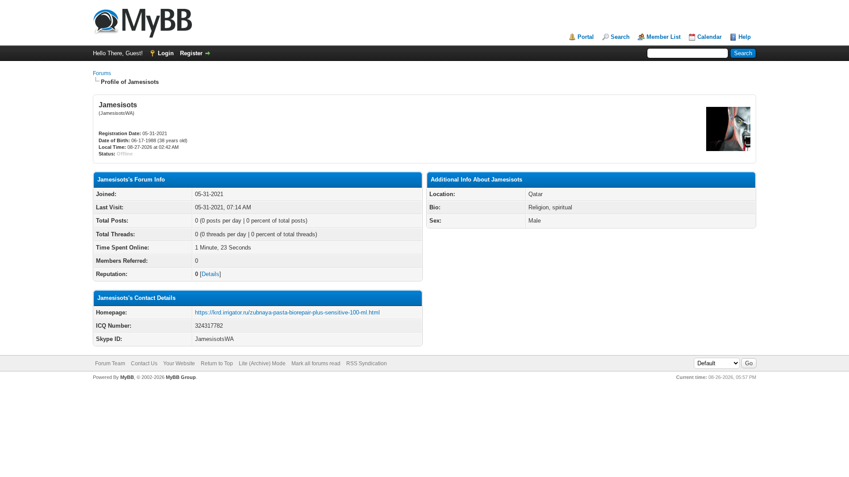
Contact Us (144, 363)
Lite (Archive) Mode (262, 363)
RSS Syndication (366, 363)
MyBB (127, 377)
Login (166, 53)
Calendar (709, 37)
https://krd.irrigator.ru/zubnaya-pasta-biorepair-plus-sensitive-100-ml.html (287, 312)
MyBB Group (181, 377)
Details (210, 274)
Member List (663, 37)
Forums (102, 73)
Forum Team (110, 363)
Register (191, 53)
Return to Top (217, 363)
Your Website (179, 363)
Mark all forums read (315, 363)
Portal (585, 37)
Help (744, 37)
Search (620, 37)
